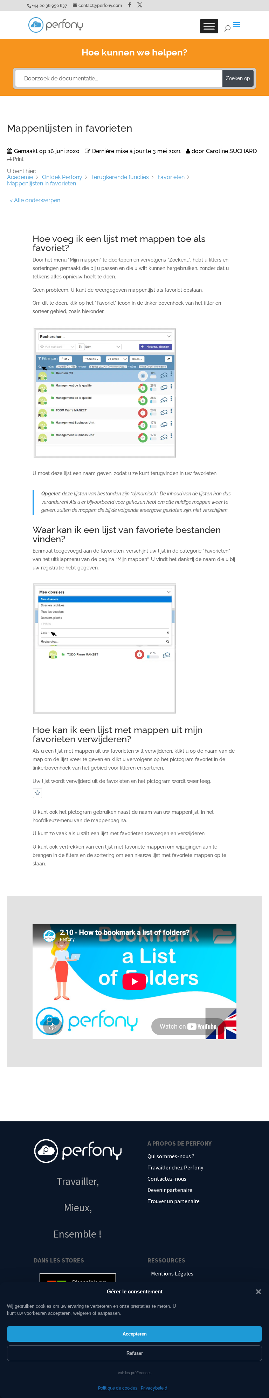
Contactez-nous (166, 1178)
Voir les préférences (135, 1373)
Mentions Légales (172, 1273)
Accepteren (135, 1334)
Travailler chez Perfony (175, 1167)
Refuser (134, 1353)
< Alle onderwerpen (35, 200)
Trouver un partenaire (173, 1201)
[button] (258, 1291)
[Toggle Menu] (209, 26)
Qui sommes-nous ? (170, 1156)
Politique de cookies (117, 1388)
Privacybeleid (154, 1388)
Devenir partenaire (169, 1189)
